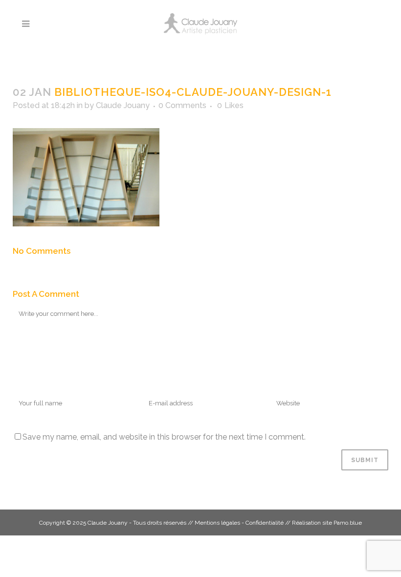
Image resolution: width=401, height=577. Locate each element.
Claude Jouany (123, 105)
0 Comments (182, 105)
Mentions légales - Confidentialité (239, 522)
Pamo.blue (348, 522)
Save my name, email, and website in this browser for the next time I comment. (164, 437)
